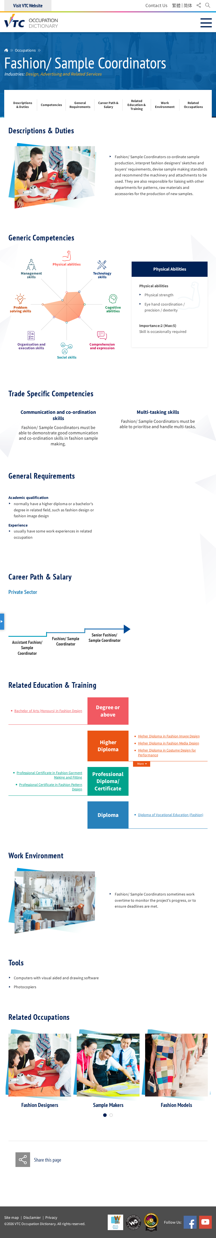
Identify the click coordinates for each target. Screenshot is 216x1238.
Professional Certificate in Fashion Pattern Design (50, 787)
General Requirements (79, 105)
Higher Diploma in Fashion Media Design (168, 743)
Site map (11, 1217)
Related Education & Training (136, 105)
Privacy (51, 1217)
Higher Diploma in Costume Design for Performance (167, 752)
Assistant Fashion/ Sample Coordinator (27, 647)
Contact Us (156, 5)
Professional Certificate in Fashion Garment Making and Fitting (49, 775)
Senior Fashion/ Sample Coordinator (105, 638)
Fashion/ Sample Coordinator (65, 641)
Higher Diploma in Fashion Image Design (169, 736)
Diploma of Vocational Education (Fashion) (170, 815)
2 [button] (111, 1115)
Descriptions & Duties (22, 105)
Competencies (51, 105)
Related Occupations (193, 105)
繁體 (176, 5)
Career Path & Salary (108, 105)
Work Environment (165, 105)
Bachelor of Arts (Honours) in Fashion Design (48, 711)
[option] (40, 1071)
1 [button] (105, 1115)
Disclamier (32, 1217)
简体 (188, 5)
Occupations (25, 50)
